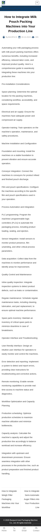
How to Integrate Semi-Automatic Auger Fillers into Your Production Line (31, 499)
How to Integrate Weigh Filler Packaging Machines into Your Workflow (10, 499)
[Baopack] (5, 3)
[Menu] (37, 3)
